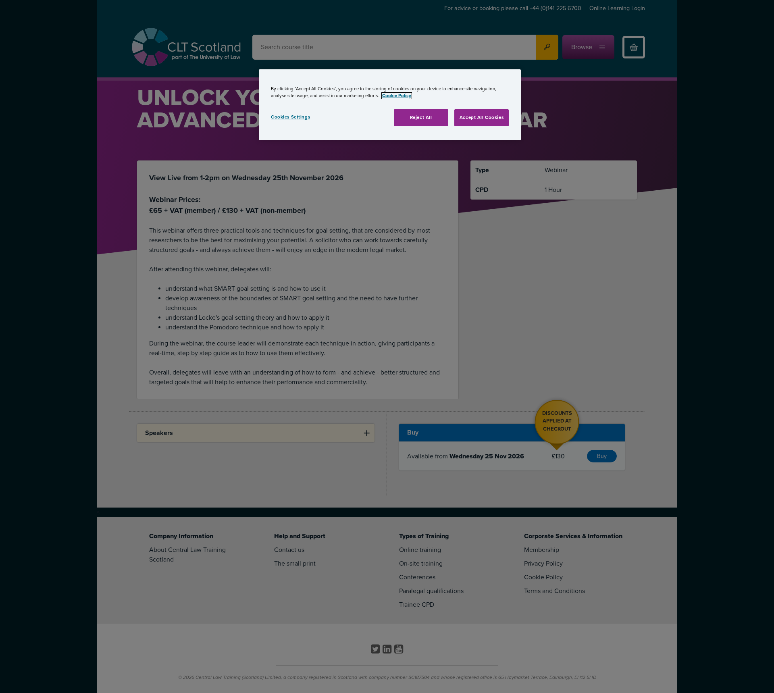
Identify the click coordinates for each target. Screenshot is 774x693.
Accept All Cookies (482, 117)
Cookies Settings (290, 117)
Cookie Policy (396, 95)
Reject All (421, 117)
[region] (390, 104)
